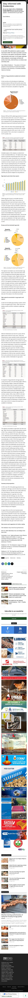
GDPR (4, 22)
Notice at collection (7, 996)
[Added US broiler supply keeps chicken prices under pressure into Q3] (4, 867)
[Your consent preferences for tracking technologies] (25, 995)
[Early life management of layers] (4, 947)
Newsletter (14, 986)
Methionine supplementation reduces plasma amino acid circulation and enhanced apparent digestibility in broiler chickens (7, 575)
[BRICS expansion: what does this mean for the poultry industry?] (4, 589)
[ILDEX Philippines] (14, 711)
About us (4, 986)
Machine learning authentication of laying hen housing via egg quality (12, 915)
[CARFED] (14, 829)
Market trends (12, 557)
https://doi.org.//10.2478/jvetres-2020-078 (11, 540)
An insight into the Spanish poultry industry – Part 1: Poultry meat (17, 602)
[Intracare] (14, 851)
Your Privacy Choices (11, 994)
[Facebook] (2, 563)
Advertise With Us (21, 986)
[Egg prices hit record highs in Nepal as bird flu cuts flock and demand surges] (4, 860)
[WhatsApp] (5, 563)
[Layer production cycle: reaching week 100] (4, 927)
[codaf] (14, 765)
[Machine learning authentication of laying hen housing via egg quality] (14, 904)
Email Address (6, 16)
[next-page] (4, 607)
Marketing (18, 557)
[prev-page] (2, 607)
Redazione (3, 918)
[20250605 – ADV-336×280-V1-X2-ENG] (14, 754)
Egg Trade (7, 557)
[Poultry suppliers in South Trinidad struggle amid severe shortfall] (4, 886)
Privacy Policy (14, 988)
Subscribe (9, 986)
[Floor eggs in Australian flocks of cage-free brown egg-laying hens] (4, 940)
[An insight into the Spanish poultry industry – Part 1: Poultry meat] (4, 602)
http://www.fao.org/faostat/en (16, 527)
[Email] (12, 563)
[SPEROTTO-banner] (14, 679)
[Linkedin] (9, 563)
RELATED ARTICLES (6, 583)
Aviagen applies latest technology (22, 572)
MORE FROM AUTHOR (17, 583)
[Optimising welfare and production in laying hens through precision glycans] (4, 934)
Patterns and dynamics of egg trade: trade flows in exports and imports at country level (17, 595)
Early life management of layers (16, 945)
